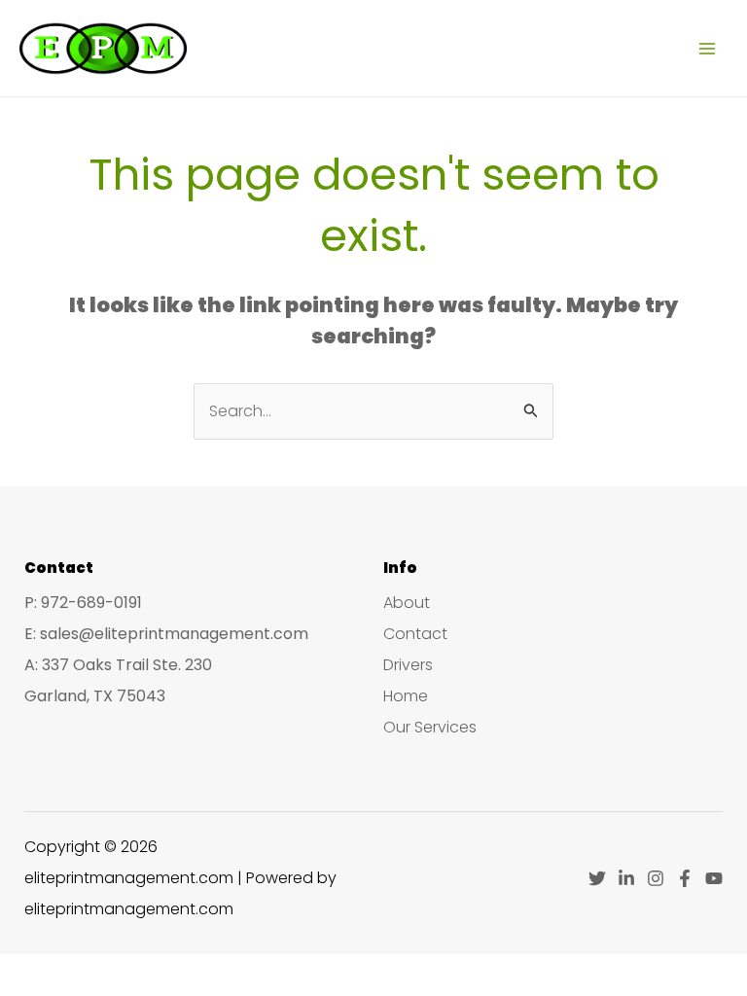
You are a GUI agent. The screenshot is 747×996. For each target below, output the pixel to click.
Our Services (430, 727)
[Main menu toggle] (707, 47)
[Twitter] (597, 878)
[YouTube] (714, 878)
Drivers (408, 665)
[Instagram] (655, 878)
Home (405, 696)
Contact (415, 633)
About (406, 602)
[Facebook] (685, 878)
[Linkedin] (626, 878)
